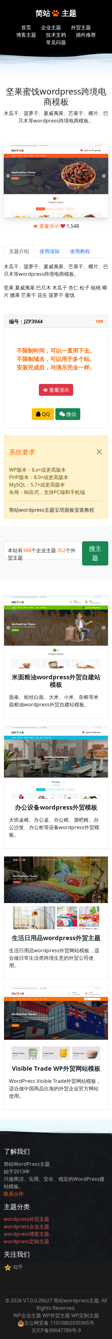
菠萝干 (56, 295)
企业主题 (51, 27)
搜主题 (95, 553)
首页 (26, 27)
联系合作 (14, 1193)
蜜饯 (70, 295)
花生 (42, 295)
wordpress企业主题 (26, 1226)
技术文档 (56, 34)
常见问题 (56, 42)
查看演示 (48, 226)
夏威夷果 (25, 287)
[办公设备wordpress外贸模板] (56, 762)
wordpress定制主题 (26, 1241)
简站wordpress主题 (76, 1300)
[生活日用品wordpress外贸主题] (56, 892)
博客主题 (26, 34)
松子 (85, 287)
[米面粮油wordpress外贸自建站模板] (56, 632)
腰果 (15, 295)
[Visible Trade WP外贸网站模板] (56, 1023)
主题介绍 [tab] (19, 251)
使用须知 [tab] (49, 251)
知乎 (18, 1266)
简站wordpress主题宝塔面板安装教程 (51, 509)
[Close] (99, 451)
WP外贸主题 (56, 1315)
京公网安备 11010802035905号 (59, 1322)
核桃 (96, 287)
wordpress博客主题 (26, 1233)
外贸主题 (81, 27)
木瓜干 (59, 287)
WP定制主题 (85, 1315)
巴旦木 (43, 287)
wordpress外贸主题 (26, 1219)
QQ (45, 414)
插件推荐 (86, 34)
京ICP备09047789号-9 (56, 1330)
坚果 (9, 287)
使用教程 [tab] (80, 251)
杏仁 (73, 287)
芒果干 (28, 295)
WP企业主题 (27, 1315)
